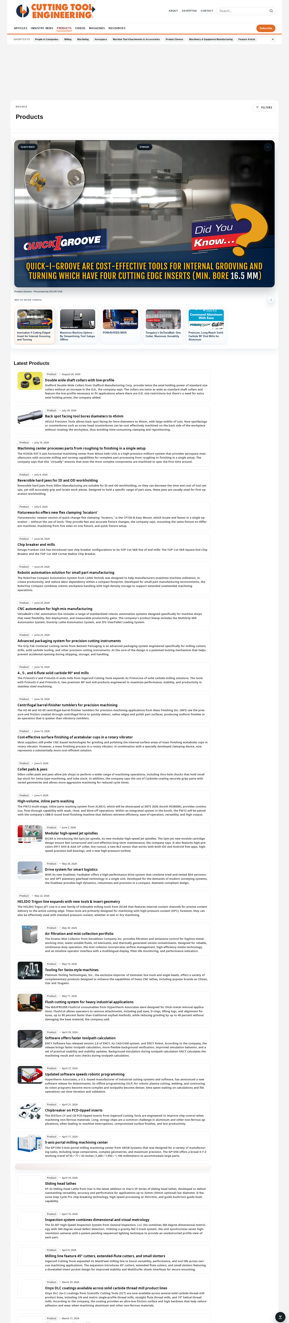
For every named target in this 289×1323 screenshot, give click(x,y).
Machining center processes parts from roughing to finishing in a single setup (81, 448)
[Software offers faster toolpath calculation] (30, 1044)
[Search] (271, 11)
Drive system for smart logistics (71, 869)
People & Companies (46, 39)
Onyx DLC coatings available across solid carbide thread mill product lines (106, 1288)
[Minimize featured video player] (268, 147)
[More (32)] (272, 39)
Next (271, 300)
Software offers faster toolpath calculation (80, 1038)
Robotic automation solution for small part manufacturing (65, 573)
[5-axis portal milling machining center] (30, 1146)
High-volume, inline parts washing (45, 801)
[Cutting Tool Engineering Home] (56, 11)
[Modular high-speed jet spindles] (30, 839)
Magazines (97, 28)
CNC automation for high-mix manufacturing (54, 609)
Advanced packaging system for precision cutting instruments (69, 641)
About (173, 11)
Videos (80, 28)
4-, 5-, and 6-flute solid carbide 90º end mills (53, 673)
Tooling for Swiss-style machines (71, 970)
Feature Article (246, 39)
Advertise (189, 11)
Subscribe (266, 28)
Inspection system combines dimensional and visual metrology (97, 1220)
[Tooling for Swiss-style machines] (30, 973)
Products (64, 28)
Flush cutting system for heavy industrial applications (89, 1002)
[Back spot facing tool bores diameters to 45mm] (30, 420)
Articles (20, 28)
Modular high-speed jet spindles (71, 833)
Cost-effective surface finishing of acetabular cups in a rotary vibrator (75, 737)
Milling (67, 39)
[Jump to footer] (280, 1317)
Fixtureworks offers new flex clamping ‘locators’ (57, 513)
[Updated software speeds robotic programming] (30, 1080)
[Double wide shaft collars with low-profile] (30, 386)
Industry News (42, 28)
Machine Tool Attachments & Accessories (136, 39)
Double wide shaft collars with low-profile (79, 380)
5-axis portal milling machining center (76, 1142)
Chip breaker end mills (36, 545)
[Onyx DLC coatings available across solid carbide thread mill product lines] (30, 1294)
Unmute (144, 147)
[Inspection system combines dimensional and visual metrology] (30, 1226)
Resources (117, 28)
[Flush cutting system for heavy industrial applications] (30, 1008)
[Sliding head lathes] (30, 1189)
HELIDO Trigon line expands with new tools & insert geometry (68, 902)
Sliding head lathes (60, 1184)
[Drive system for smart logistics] (30, 873)
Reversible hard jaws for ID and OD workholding (57, 480)
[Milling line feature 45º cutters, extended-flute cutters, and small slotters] (30, 1259)
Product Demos (174, 39)
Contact (207, 11)
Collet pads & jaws (32, 769)
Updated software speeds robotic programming (85, 1074)
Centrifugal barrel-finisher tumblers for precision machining (67, 705)
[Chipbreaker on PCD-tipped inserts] (30, 1114)
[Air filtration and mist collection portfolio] (30, 939)
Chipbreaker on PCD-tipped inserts (73, 1110)
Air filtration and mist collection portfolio (79, 934)
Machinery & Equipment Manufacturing (211, 39)
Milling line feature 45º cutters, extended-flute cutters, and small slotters (105, 1256)
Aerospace (101, 39)
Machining (83, 39)
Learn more (28, 147)
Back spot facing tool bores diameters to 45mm (84, 416)
